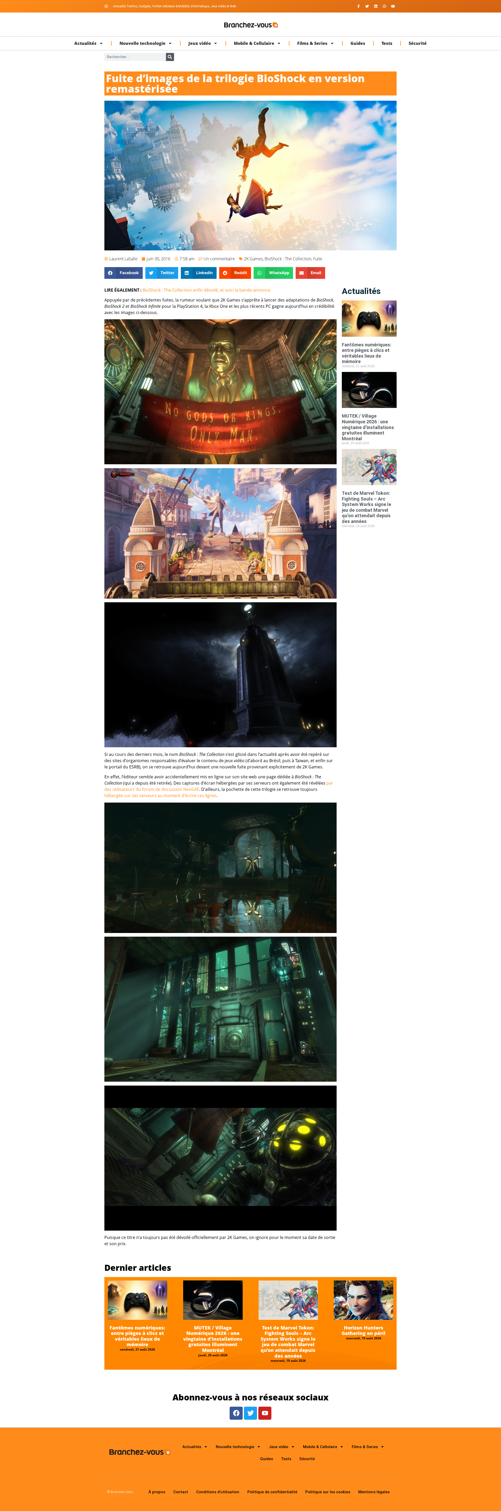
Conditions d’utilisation (217, 1492)
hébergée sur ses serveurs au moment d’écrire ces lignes (160, 795)
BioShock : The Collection (288, 259)
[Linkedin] (375, 6)
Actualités (85, 43)
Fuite (317, 259)
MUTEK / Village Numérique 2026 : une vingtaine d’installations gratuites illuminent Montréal (368, 427)
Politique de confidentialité (272, 1492)
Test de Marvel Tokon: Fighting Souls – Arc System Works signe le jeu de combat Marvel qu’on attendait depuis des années (366, 507)
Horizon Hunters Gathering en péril (363, 1331)
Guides (357, 43)
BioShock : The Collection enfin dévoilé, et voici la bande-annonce (206, 290)
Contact (180, 1492)
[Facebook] (236, 1413)
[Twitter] (367, 6)
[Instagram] (384, 6)
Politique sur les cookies (327, 1492)
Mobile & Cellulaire (254, 43)
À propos (156, 1492)
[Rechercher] (170, 57)
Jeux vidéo (199, 43)
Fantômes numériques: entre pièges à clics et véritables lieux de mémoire (366, 353)
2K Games (253, 259)
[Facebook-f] (358, 6)
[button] (123, 273)
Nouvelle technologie (142, 43)
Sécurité (418, 43)
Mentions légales (374, 1492)
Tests (386, 43)
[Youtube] (393, 6)
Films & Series (312, 43)
